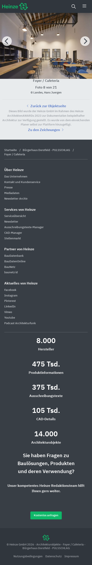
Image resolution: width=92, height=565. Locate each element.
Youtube (9, 317)
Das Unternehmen (15, 176)
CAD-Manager (13, 233)
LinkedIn (10, 306)
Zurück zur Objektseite (48, 106)
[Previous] (7, 41)
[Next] (85, 41)
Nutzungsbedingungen (28, 556)
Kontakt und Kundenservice (22, 182)
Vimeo (8, 312)
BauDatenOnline (14, 261)
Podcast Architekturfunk (20, 323)
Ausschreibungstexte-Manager (24, 227)
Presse (8, 187)
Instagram (10, 295)
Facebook (10, 290)
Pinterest (10, 301)
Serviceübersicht (15, 216)
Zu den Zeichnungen (44, 130)
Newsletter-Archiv (16, 198)
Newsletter (11, 221)
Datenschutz (53, 556)
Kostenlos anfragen (46, 515)
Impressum (71, 556)
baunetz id (11, 272)
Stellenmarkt (12, 238)
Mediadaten (11, 193)
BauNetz (9, 267)
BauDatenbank (14, 256)
